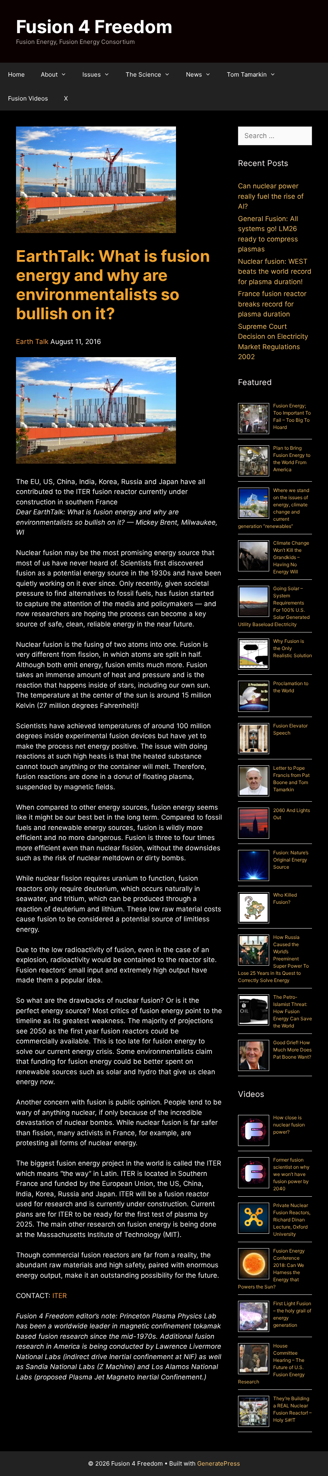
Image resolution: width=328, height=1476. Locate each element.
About (49, 74)
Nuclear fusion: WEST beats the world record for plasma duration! (275, 271)
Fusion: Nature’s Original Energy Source (290, 860)
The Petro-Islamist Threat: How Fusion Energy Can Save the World (292, 1011)
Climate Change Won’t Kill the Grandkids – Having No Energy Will (291, 557)
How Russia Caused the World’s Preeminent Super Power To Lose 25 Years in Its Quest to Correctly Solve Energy (273, 958)
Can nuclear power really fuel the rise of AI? (271, 196)
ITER (59, 1296)
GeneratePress (218, 1463)
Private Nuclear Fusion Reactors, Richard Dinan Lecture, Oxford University (291, 1219)
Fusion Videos (28, 98)
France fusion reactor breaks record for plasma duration (272, 304)
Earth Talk (32, 342)
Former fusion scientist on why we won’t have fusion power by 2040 (291, 1174)
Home (16, 74)
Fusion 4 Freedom (94, 27)
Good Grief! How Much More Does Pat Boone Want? (292, 1049)
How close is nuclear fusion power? (289, 1124)
